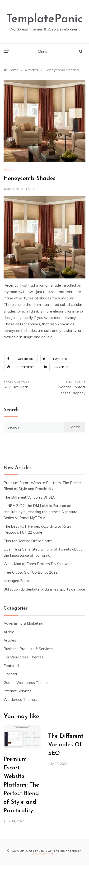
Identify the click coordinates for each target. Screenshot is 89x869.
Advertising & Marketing (23, 623)
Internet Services (18, 691)
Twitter (60, 359)
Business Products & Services (28, 649)
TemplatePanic (44, 19)
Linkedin (61, 367)
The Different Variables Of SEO (30, 497)
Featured (11, 665)
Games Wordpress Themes (27, 682)
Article (9, 632)
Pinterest (25, 367)
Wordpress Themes (20, 699)
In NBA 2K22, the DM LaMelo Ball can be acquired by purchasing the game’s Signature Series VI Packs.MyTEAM (40, 511)
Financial (11, 674)
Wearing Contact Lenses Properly (71, 390)
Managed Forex (17, 580)
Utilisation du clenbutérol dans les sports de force (44, 589)
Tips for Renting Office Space (29, 541)
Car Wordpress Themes (23, 657)
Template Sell (44, 854)
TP (33, 189)
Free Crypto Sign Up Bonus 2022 (31, 572)
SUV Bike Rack (16, 387)
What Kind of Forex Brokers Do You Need (38, 563)
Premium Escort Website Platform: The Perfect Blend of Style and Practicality (21, 785)
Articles (9, 169)
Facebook (25, 359)
